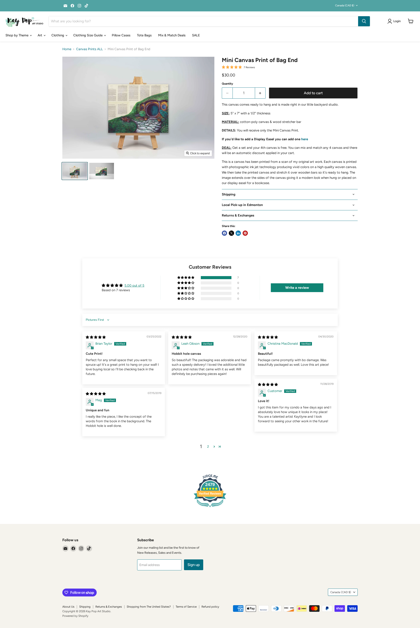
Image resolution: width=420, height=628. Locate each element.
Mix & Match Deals (172, 35)
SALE (196, 35)
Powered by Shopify (75, 615)
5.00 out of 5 (134, 285)
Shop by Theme (17, 35)
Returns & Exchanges (108, 606)
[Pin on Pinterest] (245, 233)
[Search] (364, 21)
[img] (96, 337)
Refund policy (210, 606)
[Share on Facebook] (224, 233)
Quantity (227, 83)
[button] (186, 277)
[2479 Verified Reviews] (210, 508)
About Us (68, 606)
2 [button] (208, 447)
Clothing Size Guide (88, 35)
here (304, 139)
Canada (344, 5)
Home (66, 49)
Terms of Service (186, 606)
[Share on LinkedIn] (238, 233)
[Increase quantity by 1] (260, 93)
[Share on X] (231, 233)
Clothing (58, 35)
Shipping (85, 606)
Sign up (193, 564)
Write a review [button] (297, 288)
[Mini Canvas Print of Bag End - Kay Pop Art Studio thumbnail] (75, 171)
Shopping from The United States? (149, 606)
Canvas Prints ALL (89, 49)
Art (40, 35)
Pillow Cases (121, 35)
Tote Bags (144, 35)
